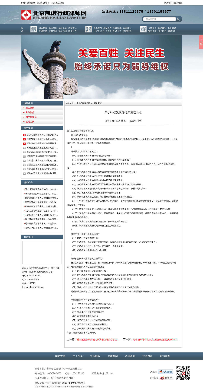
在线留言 (152, 28)
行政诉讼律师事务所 (71, 386)
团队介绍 (30, 108)
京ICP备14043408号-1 (73, 383)
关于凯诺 (78, 356)
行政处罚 (117, 31)
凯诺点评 (107, 28)
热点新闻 (98, 28)
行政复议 (98, 31)
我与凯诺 (162, 31)
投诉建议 (162, 28)
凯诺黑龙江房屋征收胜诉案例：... (42, 147)
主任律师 (30, 112)
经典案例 (43, 31)
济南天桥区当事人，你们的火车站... (41, 228)
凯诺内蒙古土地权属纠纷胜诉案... (42, 173)
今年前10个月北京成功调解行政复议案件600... (156, 339)
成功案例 (113, 356)
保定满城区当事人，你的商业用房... (41, 198)
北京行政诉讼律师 (54, 386)
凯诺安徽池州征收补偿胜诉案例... (42, 139)
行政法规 (117, 28)
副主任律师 (31, 117)
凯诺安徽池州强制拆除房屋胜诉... (42, 143)
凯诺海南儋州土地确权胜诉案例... (42, 169)
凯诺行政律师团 (87, 386)
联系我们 (168, 3)
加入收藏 (178, 3)
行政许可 (127, 28)
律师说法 (152, 31)
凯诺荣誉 (53, 28)
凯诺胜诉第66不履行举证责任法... (42, 156)
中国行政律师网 (83, 103)
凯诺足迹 (63, 28)
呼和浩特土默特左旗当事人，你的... (41, 193)
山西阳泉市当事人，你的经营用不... (41, 215)
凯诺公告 (72, 31)
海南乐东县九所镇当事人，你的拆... (41, 202)
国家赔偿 (127, 31)
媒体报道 (53, 31)
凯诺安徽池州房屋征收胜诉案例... (42, 135)
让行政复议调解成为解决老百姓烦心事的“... (98, 339)
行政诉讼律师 (40, 386)
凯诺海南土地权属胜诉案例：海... (42, 152)
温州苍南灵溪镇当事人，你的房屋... (41, 219)
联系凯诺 (147, 356)
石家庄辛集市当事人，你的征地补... (41, 206)
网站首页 (60, 356)
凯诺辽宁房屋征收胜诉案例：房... (42, 160)
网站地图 (165, 356)
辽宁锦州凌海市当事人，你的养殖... (41, 223)
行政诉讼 (107, 31)
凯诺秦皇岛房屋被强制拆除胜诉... (42, 165)
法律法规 (130, 356)
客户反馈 (172, 28)
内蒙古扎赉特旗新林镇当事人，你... (41, 211)
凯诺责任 (72, 28)
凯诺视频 (63, 31)
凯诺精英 (43, 28)
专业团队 (95, 356)
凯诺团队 (30, 121)
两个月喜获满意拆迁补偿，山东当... (41, 189)
